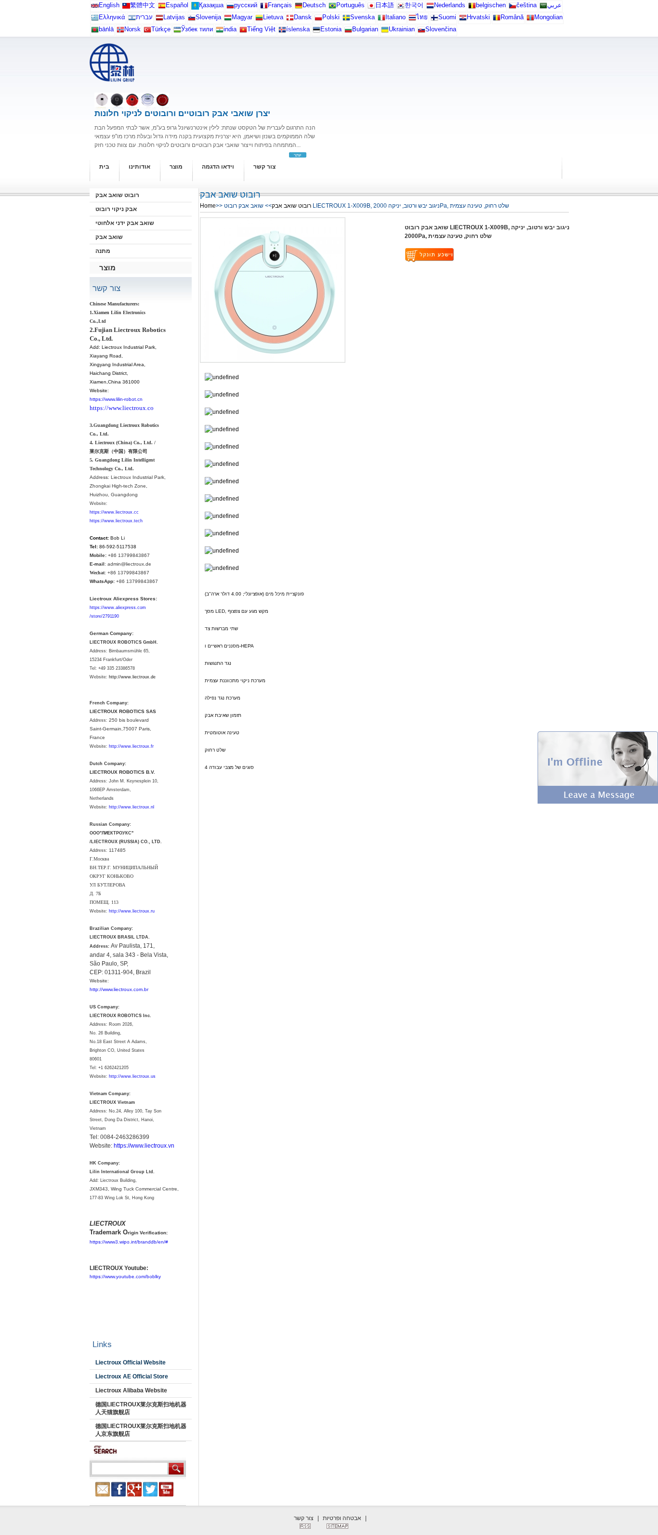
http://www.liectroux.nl (131, 807)
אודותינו (139, 166)
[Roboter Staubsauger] (299, 7)
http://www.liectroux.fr (131, 746)
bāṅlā (106, 29)
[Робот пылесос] (195, 7)
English (109, 5)
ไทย (422, 17)
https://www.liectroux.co (122, 407)
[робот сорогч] (530, 19)
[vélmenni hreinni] (282, 31)
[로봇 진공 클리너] (401, 7)
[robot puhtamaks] (316, 31)
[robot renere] (120, 31)
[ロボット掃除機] (371, 7)
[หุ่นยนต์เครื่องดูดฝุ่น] (412, 19)
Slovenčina (440, 29)
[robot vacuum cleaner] (95, 7)
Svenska (362, 17)
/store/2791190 (104, 616)
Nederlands (449, 5)
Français (280, 5)
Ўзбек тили (197, 29)
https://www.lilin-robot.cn (116, 399)
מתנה (102, 251)
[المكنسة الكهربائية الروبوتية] (543, 7)
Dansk (303, 17)
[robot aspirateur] (472, 7)
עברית (144, 17)
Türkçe (161, 29)
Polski (331, 17)
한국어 (414, 5)
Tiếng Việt (261, 29)
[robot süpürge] (147, 31)
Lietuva (273, 17)
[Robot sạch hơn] (243, 31)
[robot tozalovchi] (177, 31)
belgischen (491, 5)
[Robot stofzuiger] (430, 7)
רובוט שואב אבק (117, 195)
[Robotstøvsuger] (290, 19)
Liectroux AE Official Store (131, 1376)
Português (350, 5)
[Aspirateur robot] (264, 7)
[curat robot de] (496, 19)
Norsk (132, 29)
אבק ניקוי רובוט (116, 209)
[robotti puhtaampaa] (434, 19)
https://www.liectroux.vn (144, 1145)
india (230, 29)
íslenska (298, 29)
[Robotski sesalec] (192, 19)
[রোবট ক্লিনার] (95, 31)
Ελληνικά (112, 17)
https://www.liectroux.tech (116, 520)
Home (208, 205)
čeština (526, 5)
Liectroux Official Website (130, 1362)
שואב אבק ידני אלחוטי (124, 223)
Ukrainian (402, 29)
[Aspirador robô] (332, 7)
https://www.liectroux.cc (114, 512)
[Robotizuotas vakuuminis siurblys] (259, 19)
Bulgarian (365, 29)
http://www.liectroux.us (132, 1076)
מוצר (176, 166)
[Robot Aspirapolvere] (381, 19)
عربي (554, 5)
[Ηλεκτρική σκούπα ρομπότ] (95, 19)
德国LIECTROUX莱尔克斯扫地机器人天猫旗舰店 (140, 1408)
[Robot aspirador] (162, 7)
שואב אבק (109, 237)
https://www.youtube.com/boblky (125, 1276)
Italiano (395, 17)
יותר (297, 155)
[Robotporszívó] (228, 19)
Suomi (447, 17)
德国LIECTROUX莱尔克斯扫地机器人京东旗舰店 (140, 1430)
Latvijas (174, 17)
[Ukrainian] (385, 31)
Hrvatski (478, 17)
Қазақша (211, 5)
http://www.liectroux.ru (132, 911)
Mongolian (548, 17)
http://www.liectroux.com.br (119, 989)
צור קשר (264, 166)
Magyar (242, 17)
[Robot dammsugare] (346, 19)
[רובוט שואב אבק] (132, 19)
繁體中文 (142, 5)
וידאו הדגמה (218, 166)
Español (177, 5)
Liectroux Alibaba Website (131, 1390)
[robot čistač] (463, 19)
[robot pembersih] (220, 31)
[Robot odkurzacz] (318, 19)
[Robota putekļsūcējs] (159, 19)
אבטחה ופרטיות (342, 1518)
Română (512, 17)
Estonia (331, 29)
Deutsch (314, 5)
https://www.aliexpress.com (118, 607)
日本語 (384, 5)
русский (245, 5)
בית (104, 166)
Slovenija (208, 17)
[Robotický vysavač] (512, 7)
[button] (598, 801)
